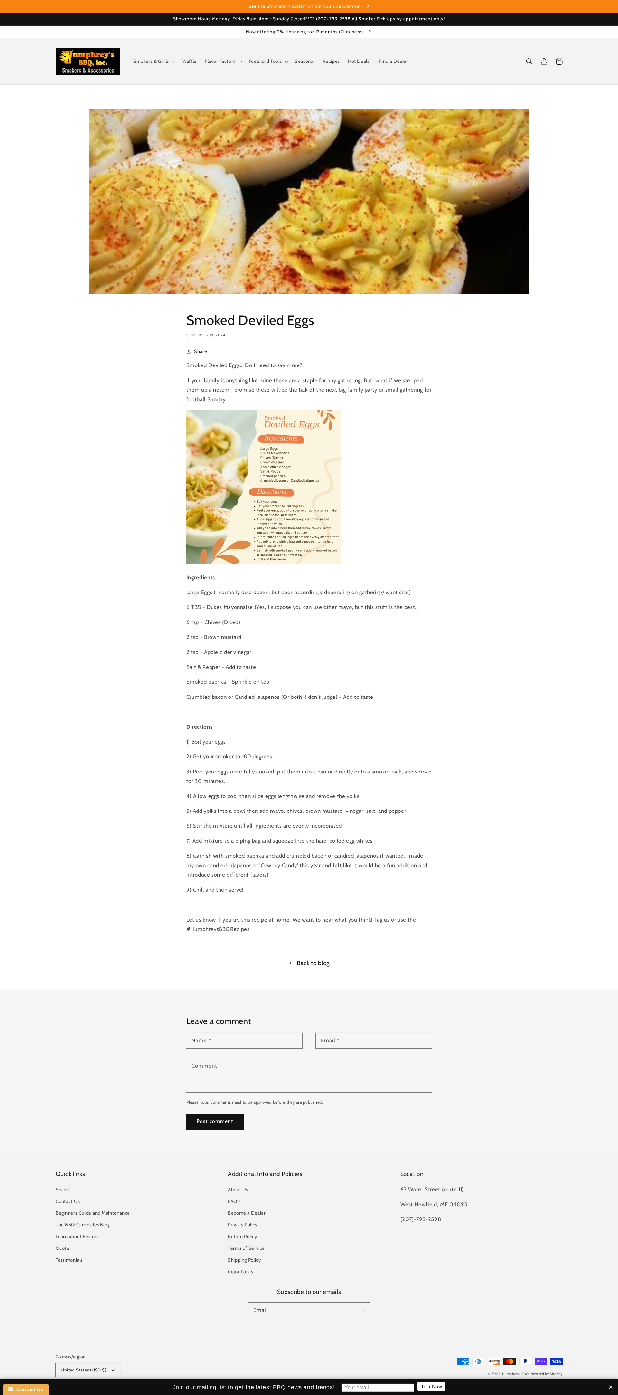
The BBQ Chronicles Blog (83, 1225)
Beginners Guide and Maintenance (93, 1213)
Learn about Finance (78, 1236)
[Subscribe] (362, 1310)
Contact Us (68, 1201)
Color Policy (241, 1272)
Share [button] (200, 351)
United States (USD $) (83, 1369)
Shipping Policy (244, 1260)
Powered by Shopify (546, 1374)
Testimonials (69, 1260)
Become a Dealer (247, 1213)
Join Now (431, 1386)
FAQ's (234, 1201)
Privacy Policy (243, 1225)
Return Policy (242, 1236)
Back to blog (313, 963)
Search (63, 1189)
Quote (63, 1248)
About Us (238, 1189)
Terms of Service (246, 1248)
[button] (153, 61)
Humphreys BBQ (515, 1374)
